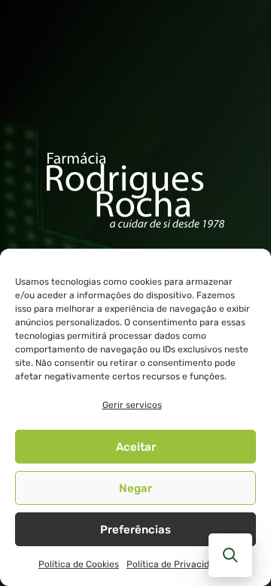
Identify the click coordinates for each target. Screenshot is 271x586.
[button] (230, 555)
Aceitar (136, 447)
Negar (135, 488)
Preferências (135, 529)
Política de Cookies (78, 564)
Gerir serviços (132, 405)
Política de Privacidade (175, 564)
